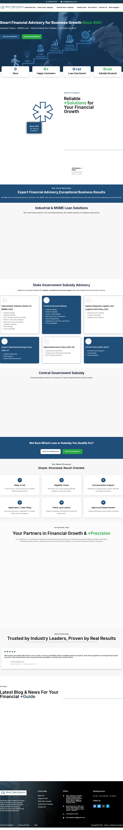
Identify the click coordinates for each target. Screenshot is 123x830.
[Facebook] (94, 806)
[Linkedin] (107, 806)
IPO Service (92, 7)
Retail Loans (82, 7)
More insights (114, 7)
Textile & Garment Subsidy (55, 306)
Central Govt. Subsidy (65, 7)
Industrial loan (30, 7)
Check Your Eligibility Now (50, 451)
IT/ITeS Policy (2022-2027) (97, 347)
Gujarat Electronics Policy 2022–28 (58, 347)
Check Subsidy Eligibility (32, 37)
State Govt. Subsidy (45, 7)
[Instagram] (103, 806)
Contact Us (102, 7)
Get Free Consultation (10, 37)
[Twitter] (99, 806)
